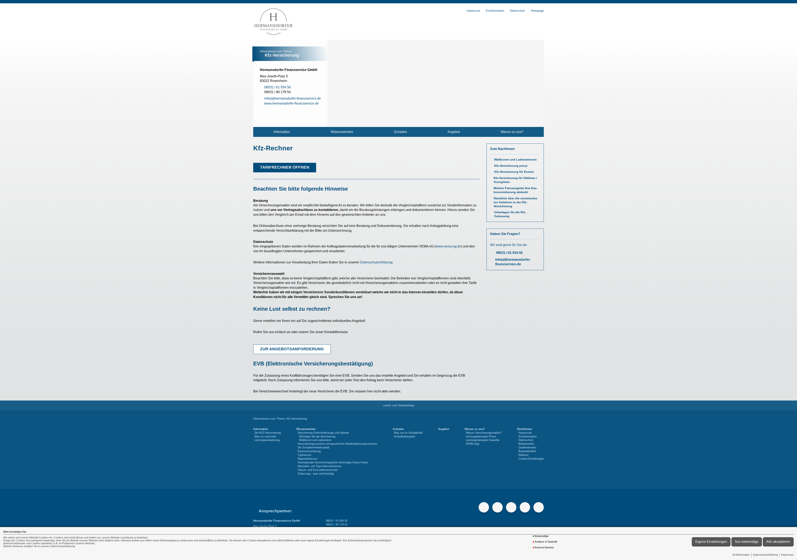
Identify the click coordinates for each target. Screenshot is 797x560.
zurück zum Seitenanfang (398, 405)
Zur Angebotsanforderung (292, 349)
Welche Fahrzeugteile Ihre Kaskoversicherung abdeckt (516, 190)
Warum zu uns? (512, 132)
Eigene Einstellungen (711, 541)
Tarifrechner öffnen (284, 167)
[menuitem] (281, 132)
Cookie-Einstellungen (531, 458)
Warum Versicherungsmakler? (484, 432)
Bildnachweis (526, 443)
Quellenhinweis (527, 447)
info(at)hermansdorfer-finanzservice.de (513, 262)
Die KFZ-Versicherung (267, 432)
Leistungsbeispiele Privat (481, 436)
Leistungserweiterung (267, 440)
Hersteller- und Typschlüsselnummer (319, 466)
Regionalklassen (307, 458)
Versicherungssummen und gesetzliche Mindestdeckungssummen (337, 443)
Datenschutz (517, 10)
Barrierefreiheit (527, 451)
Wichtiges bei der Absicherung (317, 436)
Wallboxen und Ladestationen (515, 159)
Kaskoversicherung (309, 451)
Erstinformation (741, 554)
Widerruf (523, 455)
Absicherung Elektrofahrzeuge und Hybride (323, 432)
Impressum (787, 554)
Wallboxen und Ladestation (315, 440)
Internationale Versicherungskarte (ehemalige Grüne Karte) (333, 462)
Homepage (537, 10)
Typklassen (304, 455)
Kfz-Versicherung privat (510, 165)
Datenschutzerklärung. (376, 262)
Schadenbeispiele (404, 436)
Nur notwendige (746, 541)
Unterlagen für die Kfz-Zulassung (510, 214)
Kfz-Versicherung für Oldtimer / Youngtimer (515, 180)
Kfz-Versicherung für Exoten (514, 171)
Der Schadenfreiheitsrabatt (314, 447)
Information (282, 132)
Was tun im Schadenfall (408, 432)
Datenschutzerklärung (765, 554)
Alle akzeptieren (778, 541)
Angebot (453, 132)
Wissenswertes (342, 132)
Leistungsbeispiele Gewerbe (482, 440)
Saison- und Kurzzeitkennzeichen (318, 469)
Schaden (400, 132)
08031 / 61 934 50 (509, 252)
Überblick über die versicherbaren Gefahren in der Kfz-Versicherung (516, 202)
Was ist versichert (265, 436)
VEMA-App (472, 443)
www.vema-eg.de (448, 246)
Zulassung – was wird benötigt (316, 473)
